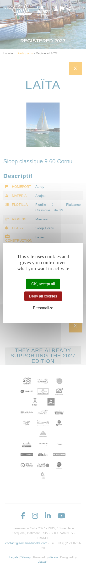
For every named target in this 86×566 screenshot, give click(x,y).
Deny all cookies (43, 296)
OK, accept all (43, 284)
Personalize (43, 308)
